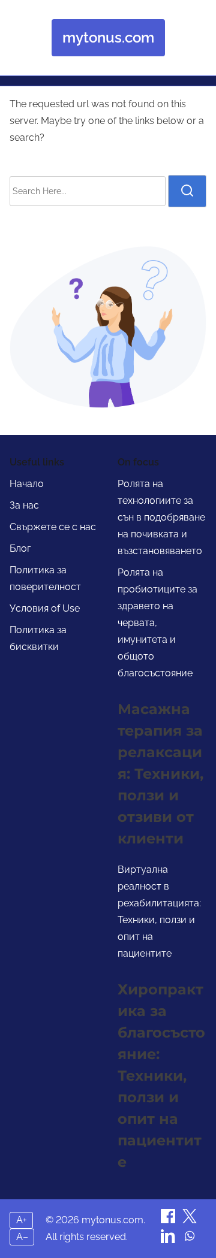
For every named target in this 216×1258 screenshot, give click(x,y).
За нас (24, 505)
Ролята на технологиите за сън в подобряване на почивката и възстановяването (161, 517)
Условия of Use (45, 608)
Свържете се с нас (53, 527)
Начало (27, 483)
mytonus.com (108, 37)
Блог (20, 548)
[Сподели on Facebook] (169, 1220)
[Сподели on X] (189, 1220)
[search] (187, 191)
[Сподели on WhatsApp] (189, 1239)
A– (22, 1236)
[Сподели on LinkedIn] (169, 1239)
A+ (21, 1220)
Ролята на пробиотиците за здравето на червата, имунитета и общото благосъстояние (157, 623)
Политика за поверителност (45, 578)
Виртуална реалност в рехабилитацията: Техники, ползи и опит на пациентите (159, 911)
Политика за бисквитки (38, 638)
